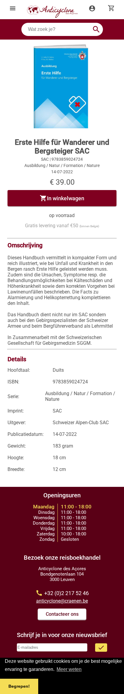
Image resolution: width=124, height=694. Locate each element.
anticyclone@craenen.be (62, 601)
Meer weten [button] (69, 669)
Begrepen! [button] (19, 686)
